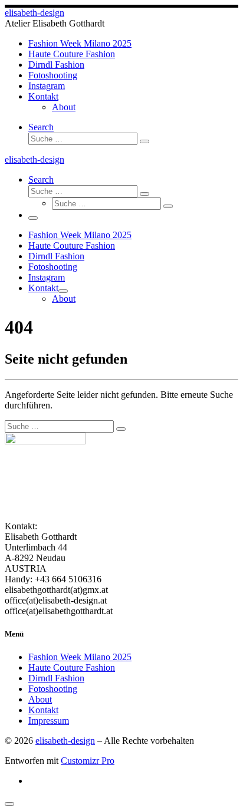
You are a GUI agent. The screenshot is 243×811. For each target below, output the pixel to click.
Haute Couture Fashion (71, 667)
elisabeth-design (65, 741)
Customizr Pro (87, 761)
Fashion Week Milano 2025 (80, 657)
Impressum (48, 721)
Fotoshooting (52, 689)
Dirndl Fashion (56, 678)
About (40, 699)
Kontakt (43, 710)
